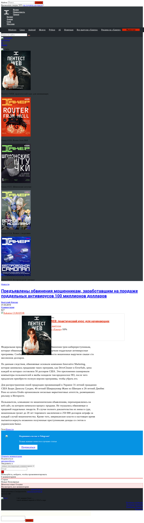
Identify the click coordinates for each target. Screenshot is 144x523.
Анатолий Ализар (9, 302)
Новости (5, 284)
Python (52, 30)
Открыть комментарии (11, 456)
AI (59, 30)
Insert (29, 520)
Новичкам (68, 30)
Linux (22, 30)
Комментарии (7, 307)
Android (32, 30)
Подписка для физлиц (134, 502)
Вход (141, 4)
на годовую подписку (33, 5)
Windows (12, 30)
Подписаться (28, 447)
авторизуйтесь (7, 461)
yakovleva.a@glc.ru (34, 491)
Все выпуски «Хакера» (87, 30)
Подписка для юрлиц (134, 505)
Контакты (139, 509)
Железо (42, 30)
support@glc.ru (37, 489)
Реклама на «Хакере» (111, 30)
